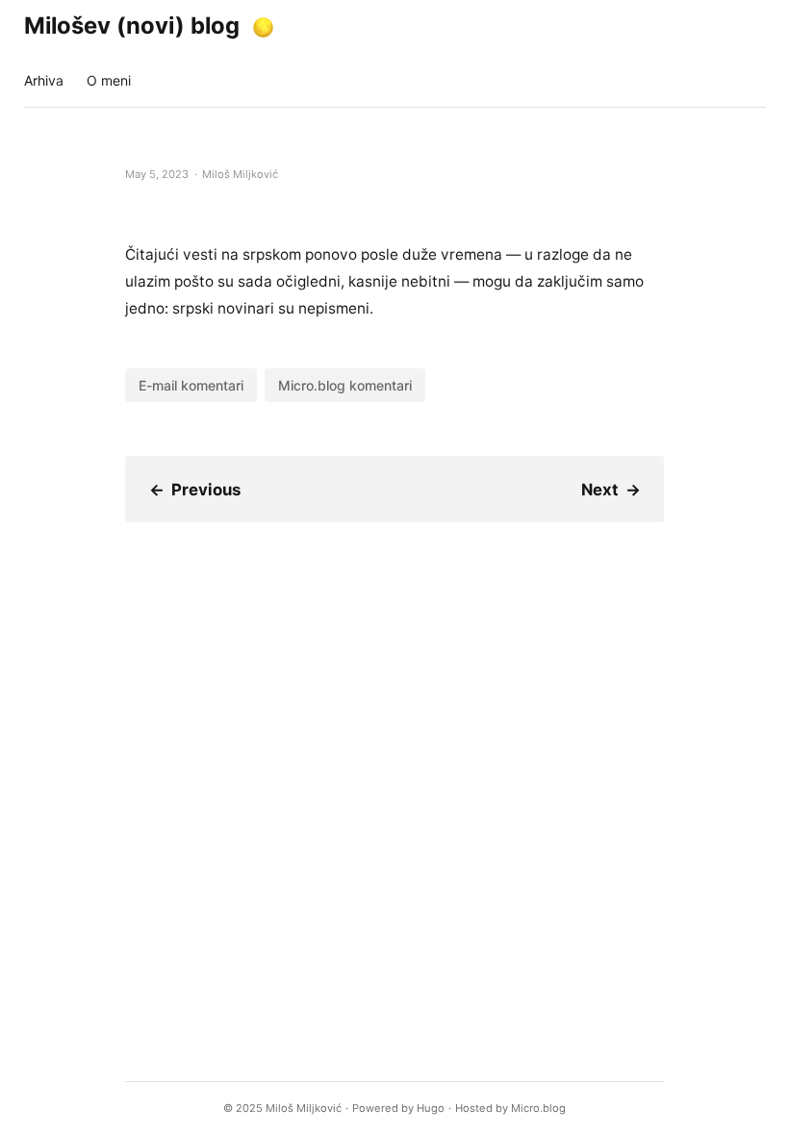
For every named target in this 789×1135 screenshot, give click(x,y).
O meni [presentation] (109, 80)
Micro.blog (538, 1108)
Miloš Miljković (304, 1108)
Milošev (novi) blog (132, 25)
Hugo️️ (431, 1108)
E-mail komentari (191, 385)
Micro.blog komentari (345, 385)
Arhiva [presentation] (44, 80)
